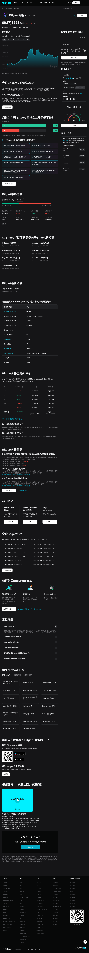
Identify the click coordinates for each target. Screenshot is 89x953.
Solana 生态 (73, 83)
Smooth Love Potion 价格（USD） (30, 698)
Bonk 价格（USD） (29, 682)
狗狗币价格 (40, 930)
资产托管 (55, 909)
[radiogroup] (70, 78)
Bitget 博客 (6, 897)
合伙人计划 (56, 900)
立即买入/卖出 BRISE (9, 609)
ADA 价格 (39, 921)
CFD (21, 888)
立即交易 (5, 774)
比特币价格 (40, 903)
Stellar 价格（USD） (48, 714)
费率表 (55, 921)
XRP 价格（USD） (29, 714)
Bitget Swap (23, 933)
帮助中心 (55, 885)
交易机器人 (23, 915)
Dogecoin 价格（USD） (30, 690)
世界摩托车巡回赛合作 (9, 921)
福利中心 (55, 915)
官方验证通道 (57, 888)
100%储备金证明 (8, 353)
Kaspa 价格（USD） (48, 698)
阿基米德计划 (57, 906)
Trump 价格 (40, 927)
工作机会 (5, 891)
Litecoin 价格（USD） (49, 722)
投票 (55, 125)
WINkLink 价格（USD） (30, 722)
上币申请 (55, 894)
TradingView (23, 930)
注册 (76, 2)
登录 (69, 2)
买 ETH (39, 885)
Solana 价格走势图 (42, 909)
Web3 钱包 (23, 927)
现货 (21, 882)
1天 (4, 39)
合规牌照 (72, 894)
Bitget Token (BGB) (8, 900)
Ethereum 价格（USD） (49, 706)
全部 (28, 39)
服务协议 (72, 882)
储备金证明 (6, 906)
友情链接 (5, 915)
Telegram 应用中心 (25, 936)
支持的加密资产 (8, 339)
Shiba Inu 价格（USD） (49, 690)
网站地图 (5, 930)
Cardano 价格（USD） (49, 682)
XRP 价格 (39, 918)
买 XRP (39, 891)
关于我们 (5, 882)
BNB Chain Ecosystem (68, 87)
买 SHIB (39, 897)
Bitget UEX (6, 912)
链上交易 (22, 891)
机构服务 (55, 903)
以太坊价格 (40, 906)
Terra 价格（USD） (9, 698)
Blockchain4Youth (7, 924)
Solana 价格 (40, 924)
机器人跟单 (23, 912)
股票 (21, 894)
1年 (23, 39)
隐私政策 (72, 900)
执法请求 (72, 885)
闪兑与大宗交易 (24, 897)
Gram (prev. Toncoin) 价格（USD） (10, 682)
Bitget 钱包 (65, 140)
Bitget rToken (40, 933)
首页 (3, 8)
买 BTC (39, 882)
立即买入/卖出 (7, 107)
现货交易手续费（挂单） (11, 311)
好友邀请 (55, 918)
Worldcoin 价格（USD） (30, 706)
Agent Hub (22, 921)
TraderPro (22, 924)
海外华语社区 (6, 888)
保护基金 (5, 909)
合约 (21, 885)
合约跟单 (22, 909)
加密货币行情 (40, 900)
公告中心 (5, 903)
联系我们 (5, 885)
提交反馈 (55, 882)
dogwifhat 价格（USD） (10, 706)
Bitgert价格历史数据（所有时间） (12, 419)
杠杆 (21, 900)
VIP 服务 (55, 897)
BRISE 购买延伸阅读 (23, 609)
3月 (18, 39)
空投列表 (22, 942)
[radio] (67, 78)
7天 (9, 39)
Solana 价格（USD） (10, 722)
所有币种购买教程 (36, 609)
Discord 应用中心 (24, 939)
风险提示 (72, 906)
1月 (13, 39)
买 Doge (39, 888)
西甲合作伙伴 (6, 918)
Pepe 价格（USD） (9, 690)
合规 (71, 891)
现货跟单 (22, 906)
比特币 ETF (40, 915)
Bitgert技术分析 (22, 490)
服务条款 (72, 903)
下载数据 (55, 912)
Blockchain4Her (7, 927)
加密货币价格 (9, 8)
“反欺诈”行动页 (57, 891)
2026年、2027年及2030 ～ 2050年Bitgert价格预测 (16, 475)
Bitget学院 (5, 894)
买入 (82, 15)
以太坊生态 (65, 83)
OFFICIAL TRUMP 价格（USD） (10, 714)
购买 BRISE (9, 490)
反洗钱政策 (73, 897)
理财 (21, 903)
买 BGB (39, 894)
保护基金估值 (8, 348)
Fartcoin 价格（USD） (30, 728)
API (20, 918)
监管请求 (72, 888)
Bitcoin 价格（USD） (9, 728)
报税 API (55, 924)
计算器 (38, 912)
